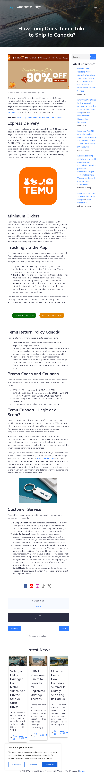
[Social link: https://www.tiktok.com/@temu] (44, 586)
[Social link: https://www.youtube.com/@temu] (32, 586)
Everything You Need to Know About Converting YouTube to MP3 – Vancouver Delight (86, 106)
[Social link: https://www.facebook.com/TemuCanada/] (26, 586)
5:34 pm (41, 93)
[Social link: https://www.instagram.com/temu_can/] (38, 586)
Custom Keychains (46, 458)
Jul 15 (55, 732)
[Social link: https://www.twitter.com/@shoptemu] (50, 586)
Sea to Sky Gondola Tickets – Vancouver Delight (86, 196)
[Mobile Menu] (95, 8)
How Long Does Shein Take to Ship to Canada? (39, 117)
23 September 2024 (28, 93)
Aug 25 (15, 737)
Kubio (82, 771)
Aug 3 (35, 735)
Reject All (33, 765)
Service (38, 606)
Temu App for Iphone (24, 315)
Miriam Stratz (13, 93)
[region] (33, 756)
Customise (16, 765)
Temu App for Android (52, 315)
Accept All (50, 765)
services (11, 112)
